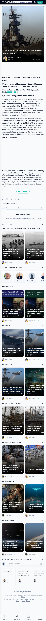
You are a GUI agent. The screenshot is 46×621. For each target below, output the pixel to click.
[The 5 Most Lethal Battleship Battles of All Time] (23, 34)
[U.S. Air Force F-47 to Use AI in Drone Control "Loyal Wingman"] (13, 343)
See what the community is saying (17, 559)
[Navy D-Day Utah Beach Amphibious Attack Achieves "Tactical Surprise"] (13, 246)
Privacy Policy (26, 601)
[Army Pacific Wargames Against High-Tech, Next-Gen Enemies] (13, 304)
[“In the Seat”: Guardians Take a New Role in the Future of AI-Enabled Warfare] (13, 498)
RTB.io (23, 597)
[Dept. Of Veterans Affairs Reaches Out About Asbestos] (13, 459)
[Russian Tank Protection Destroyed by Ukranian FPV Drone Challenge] (13, 421)
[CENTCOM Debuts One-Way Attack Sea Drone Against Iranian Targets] (13, 382)
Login (40, 2)
